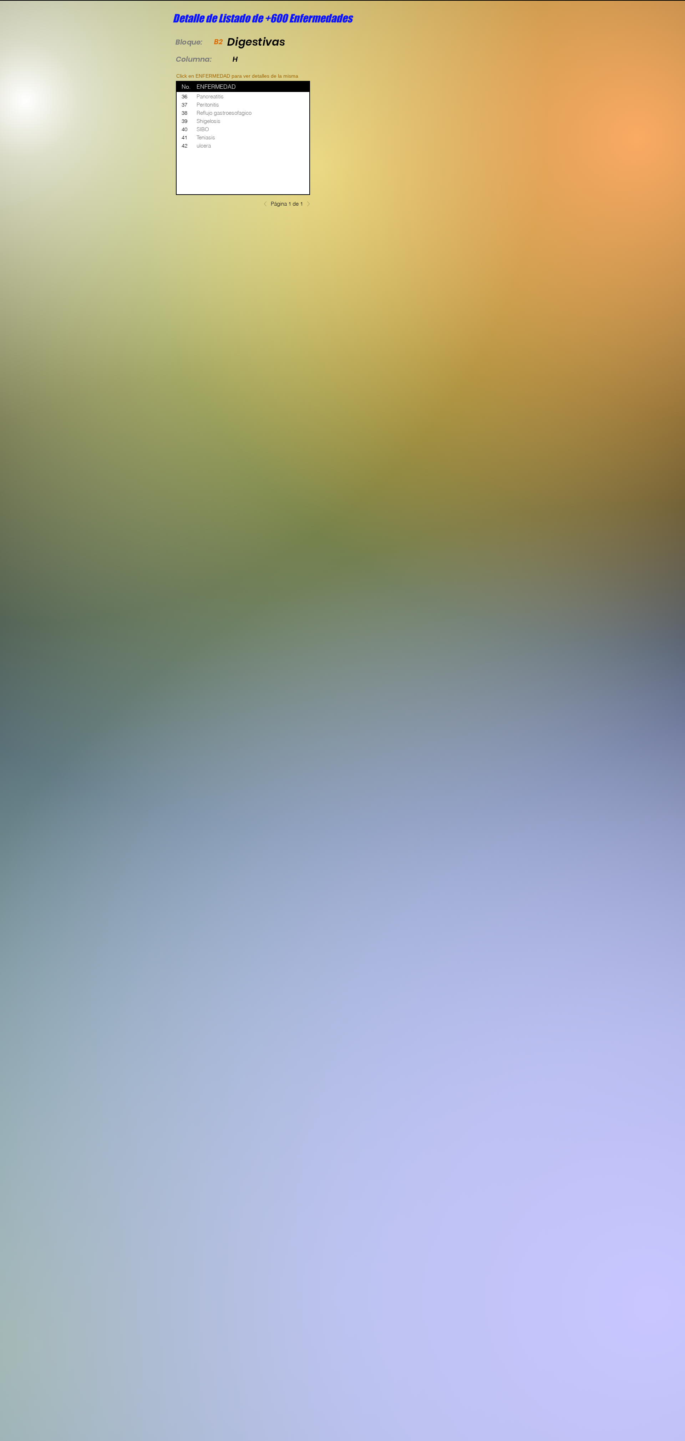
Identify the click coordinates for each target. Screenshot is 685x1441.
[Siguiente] (306, 204)
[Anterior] (267, 204)
